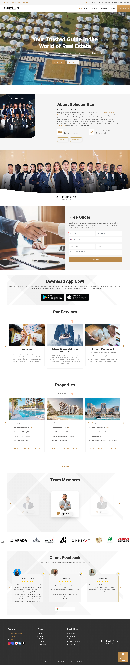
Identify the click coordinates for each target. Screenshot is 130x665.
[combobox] (71, 240)
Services (94, 8)
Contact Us (72, 636)
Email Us (13, 639)
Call (16, 448)
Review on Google (66, 609)
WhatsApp (26, 448)
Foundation (42, 644)
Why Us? (63, 140)
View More (65, 466)
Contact (112, 8)
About (86, 8)
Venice (52, 423)
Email (38, 448)
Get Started (58, 62)
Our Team (42, 639)
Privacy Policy (73, 644)
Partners (41, 636)
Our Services (72, 639)
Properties (104, 8)
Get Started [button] (122, 8)
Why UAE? (76, 140)
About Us (72, 62)
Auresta (14, 423)
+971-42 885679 (11, 2)
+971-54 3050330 (23, 2)
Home (80, 8)
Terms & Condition (74, 641)
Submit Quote (95, 259)
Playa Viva (91, 423)
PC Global (82, 662)
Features (41, 641)
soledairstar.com (52, 662)
